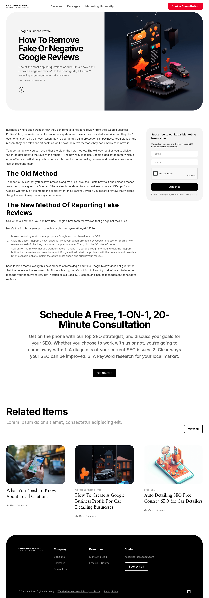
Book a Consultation (185, 6)
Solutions (59, 556)
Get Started (104, 373)
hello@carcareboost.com (139, 556)
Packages (73, 6)
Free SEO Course (99, 562)
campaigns (88, 274)
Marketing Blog (98, 556)
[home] (20, 6)
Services (56, 6)
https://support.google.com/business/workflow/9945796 (60, 228)
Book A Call (136, 566)
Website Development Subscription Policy (79, 591)
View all (193, 429)
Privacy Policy (111, 591)
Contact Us (60, 569)
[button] (99, 6)
